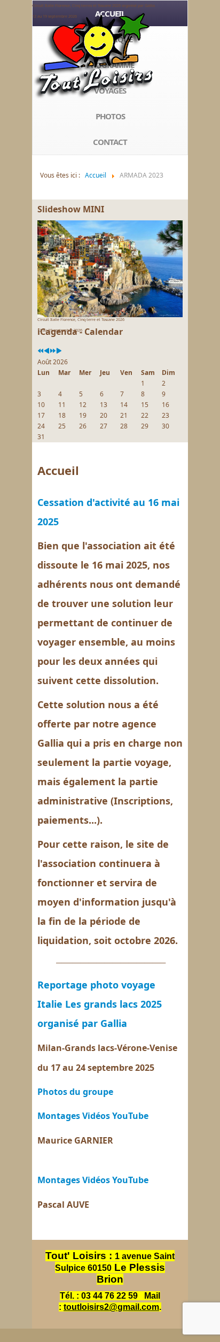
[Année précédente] (40, 351)
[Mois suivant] (59, 351)
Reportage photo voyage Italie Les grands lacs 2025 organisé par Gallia (99, 1004)
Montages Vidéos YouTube (92, 1116)
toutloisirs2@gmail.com (111, 1307)
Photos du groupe (75, 1092)
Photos (110, 116)
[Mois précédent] (47, 351)
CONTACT (110, 141)
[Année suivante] (53, 351)
